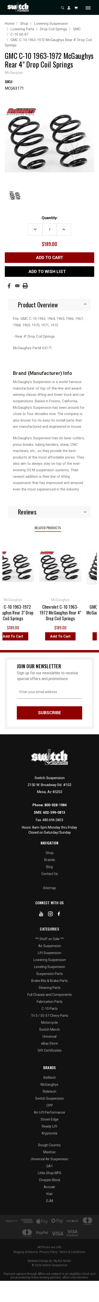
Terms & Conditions (72, 1252)
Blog (49, 867)
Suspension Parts (49, 974)
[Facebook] (9, 286)
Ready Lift (49, 1126)
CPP (49, 1105)
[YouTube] (41, 915)
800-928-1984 (55, 805)
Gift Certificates (50, 1050)
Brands (49, 860)
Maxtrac (49, 1152)
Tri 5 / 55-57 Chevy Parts (49, 1015)
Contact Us (49, 874)
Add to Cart (57, 636)
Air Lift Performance (49, 1112)
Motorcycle (49, 1022)
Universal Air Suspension (49, 1159)
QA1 (49, 1166)
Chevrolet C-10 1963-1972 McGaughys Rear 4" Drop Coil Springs (57, 612)
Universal (49, 1036)
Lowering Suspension (49, 960)
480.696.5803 (53, 820)
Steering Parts (50, 988)
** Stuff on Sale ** (49, 939)
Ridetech (49, 1091)
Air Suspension (49, 946)
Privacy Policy (48, 1252)
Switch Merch (49, 1029)
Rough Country (49, 1145)
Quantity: (50, 218)
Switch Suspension (49, 1098)
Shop (50, 853)
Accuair (49, 1187)
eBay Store (49, 1043)
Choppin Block (49, 1180)
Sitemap (49, 888)
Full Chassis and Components (49, 995)
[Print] (25, 285)
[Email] (17, 286)
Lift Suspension (49, 953)
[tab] (49, 305)
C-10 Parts (50, 1009)
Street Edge (50, 1119)
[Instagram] (50, 915)
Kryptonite (49, 1133)
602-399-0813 (54, 812)
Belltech (49, 1077)
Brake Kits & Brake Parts (49, 981)
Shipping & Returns (25, 1252)
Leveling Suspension (49, 967)
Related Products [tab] (48, 527)
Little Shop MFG (49, 1173)
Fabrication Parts (49, 1002)
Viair (49, 1194)
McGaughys (49, 1084)
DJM (49, 1201)
